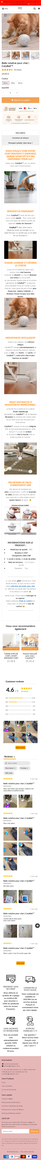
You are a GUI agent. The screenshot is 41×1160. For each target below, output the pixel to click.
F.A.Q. (4, 1082)
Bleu (13, 83)
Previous (4, 31)
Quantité (5, 88)
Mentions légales (7, 1099)
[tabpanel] (15, 55)
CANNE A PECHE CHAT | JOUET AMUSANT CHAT (11, 656)
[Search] (35, 9)
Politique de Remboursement (11, 1113)
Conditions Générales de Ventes (12, 1106)
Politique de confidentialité (11, 1102)
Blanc (5, 83)
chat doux (15, 1151)
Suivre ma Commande (9, 1089)
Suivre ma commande (11, 1064)
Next (36, 31)
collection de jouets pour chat (22, 586)
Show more (20, 963)
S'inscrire (34, 1131)
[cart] (39, 9)
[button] (20, 698)
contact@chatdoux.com (12, 1066)
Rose (20, 83)
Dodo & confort (25, 601)
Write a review (20, 747)
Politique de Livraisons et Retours (13, 1109)
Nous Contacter (7, 1086)
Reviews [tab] (9, 756)
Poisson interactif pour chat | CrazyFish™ (30, 656)
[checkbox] (9, 773)
